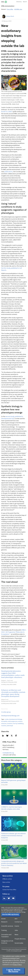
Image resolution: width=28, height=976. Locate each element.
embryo (20, 721)
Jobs (16, 930)
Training (4, 930)
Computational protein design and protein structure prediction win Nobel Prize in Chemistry (14, 863)
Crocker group (6, 712)
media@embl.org (8, 753)
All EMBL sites (18, 9)
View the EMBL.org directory (10, 914)
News (16, 934)
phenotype (10, 725)
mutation (3, 725)
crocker (7, 719)
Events (17, 926)
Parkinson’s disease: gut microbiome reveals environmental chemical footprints (13, 836)
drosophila (4, 721)
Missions (3, 918)
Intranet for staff (17, 951)
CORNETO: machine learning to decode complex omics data (11, 808)
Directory (19, 1)
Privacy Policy (17, 964)
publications (8, 171)
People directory (20, 939)
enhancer (3, 723)
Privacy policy (5, 949)
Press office (10, 9)
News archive (6, 882)
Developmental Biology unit (10, 715)
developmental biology (15, 719)
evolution (9, 723)
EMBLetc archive (7, 879)
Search (25, 1)
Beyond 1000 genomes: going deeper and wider (13, 781)
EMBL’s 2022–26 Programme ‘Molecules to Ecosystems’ (13, 632)
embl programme (12, 721)
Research (4, 922)
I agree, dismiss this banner (13, 971)
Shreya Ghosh (10, 16)
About (16, 918)
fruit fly (15, 723)
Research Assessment (20, 949)
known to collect (6, 111)
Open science (12, 949)
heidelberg (20, 723)
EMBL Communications (7, 6)
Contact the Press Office (9, 889)
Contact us (18, 922)
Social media (19, 943)
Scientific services (7, 926)
